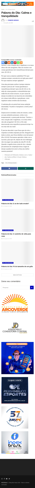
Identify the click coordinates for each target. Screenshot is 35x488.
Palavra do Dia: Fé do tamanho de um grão (17, 266)
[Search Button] (32, 287)
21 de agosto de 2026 (7, 206)
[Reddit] (9, 62)
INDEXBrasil (4, 482)
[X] (6, 62)
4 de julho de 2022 (8, 23)
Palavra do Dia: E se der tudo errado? (15, 203)
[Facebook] (3, 62)
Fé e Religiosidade (10, 9)
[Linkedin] (12, 62)
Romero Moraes (13, 20)
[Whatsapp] (18, 62)
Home (2, 9)
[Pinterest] (15, 62)
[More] (21, 62)
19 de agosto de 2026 (7, 269)
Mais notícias (17, 274)
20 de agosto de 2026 (7, 238)
